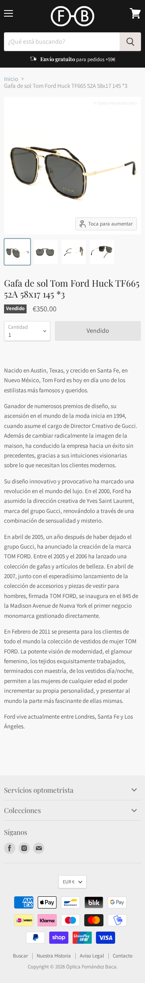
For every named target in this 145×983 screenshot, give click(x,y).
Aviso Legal (92, 955)
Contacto (123, 955)
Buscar (20, 955)
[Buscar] (130, 41)
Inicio (11, 78)
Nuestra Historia (54, 955)
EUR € (69, 882)
